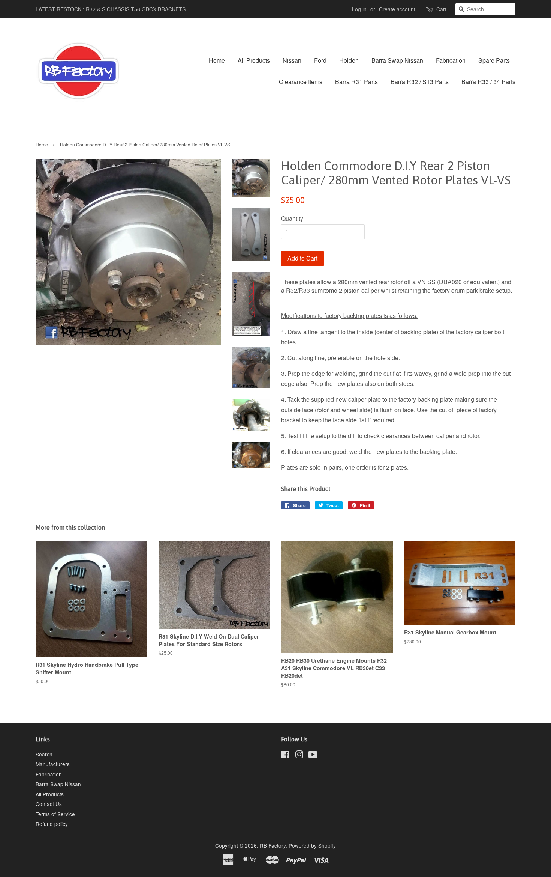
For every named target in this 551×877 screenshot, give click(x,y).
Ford (320, 60)
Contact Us (49, 804)
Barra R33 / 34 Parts (488, 81)
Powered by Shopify (312, 845)
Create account (397, 9)
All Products (254, 60)
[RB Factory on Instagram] (299, 755)
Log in (359, 9)
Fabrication (451, 60)
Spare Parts (494, 60)
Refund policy (52, 823)
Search (44, 754)
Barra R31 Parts (356, 81)
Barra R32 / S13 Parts (420, 81)
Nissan (292, 60)
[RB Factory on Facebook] (285, 755)
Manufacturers (53, 764)
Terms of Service (55, 814)
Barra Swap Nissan (397, 60)
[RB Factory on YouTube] (312, 755)
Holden (349, 60)
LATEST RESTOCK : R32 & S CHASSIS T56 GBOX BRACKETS (111, 9)
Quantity (292, 218)
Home (217, 60)
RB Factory (273, 845)
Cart (441, 9)
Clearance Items (300, 81)
